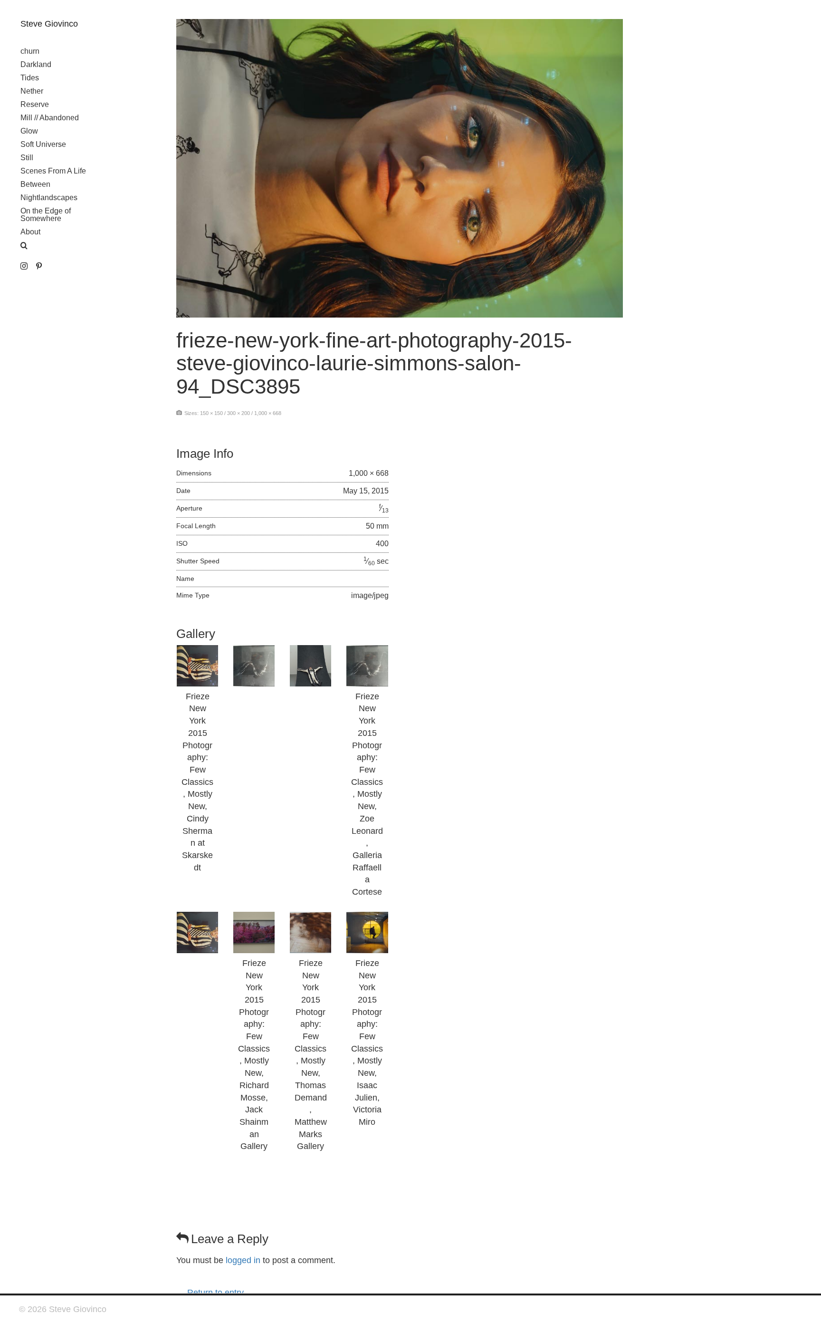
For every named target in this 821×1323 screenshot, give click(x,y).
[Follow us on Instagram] (24, 266)
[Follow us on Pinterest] (38, 266)
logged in (243, 1260)
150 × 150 (211, 413)
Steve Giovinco (49, 24)
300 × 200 (238, 413)
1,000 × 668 (267, 413)
